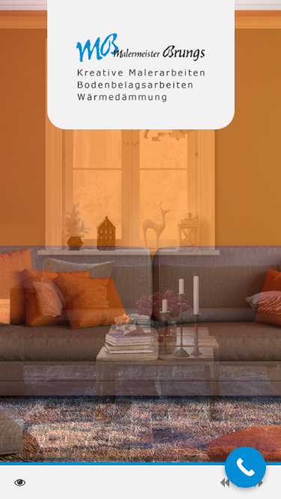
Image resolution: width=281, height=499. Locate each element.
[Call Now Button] (245, 467)
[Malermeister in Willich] (141, 69)
